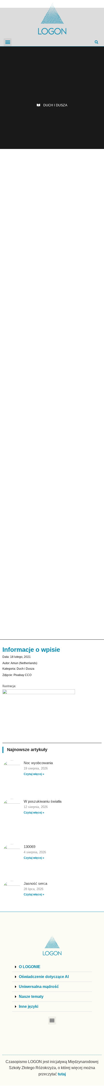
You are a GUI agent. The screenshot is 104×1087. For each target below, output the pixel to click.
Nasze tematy (31, 996)
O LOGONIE (29, 967)
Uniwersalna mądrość (39, 987)
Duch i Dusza (55, 105)
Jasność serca (35, 883)
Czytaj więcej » (34, 774)
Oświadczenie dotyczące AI (44, 977)
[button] (8, 42)
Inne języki (28, 1006)
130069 (29, 847)
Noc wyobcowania (38, 763)
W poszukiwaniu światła (42, 801)
